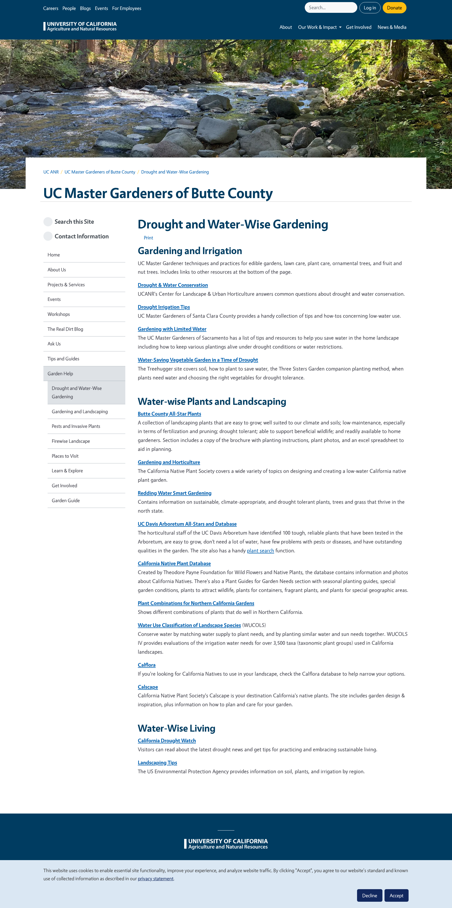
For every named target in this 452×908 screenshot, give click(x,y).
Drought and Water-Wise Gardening (77, 392)
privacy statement (155, 878)
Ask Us (54, 343)
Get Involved (358, 27)
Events (101, 8)
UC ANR (51, 172)
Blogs (85, 8)
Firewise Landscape (71, 441)
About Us (57, 269)
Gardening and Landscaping (80, 411)
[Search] (354, 7)
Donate (394, 7)
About (286, 27)
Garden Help (60, 373)
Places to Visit (65, 456)
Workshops (59, 314)
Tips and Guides (63, 358)
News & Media (392, 27)
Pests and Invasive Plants (76, 426)
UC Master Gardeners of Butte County (100, 172)
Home (54, 254)
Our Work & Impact (317, 27)
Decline (369, 895)
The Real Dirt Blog (65, 329)
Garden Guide (66, 500)
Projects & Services (66, 284)
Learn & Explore (67, 470)
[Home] (80, 27)
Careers (50, 8)
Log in (370, 7)
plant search (260, 550)
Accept (396, 895)
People (69, 8)
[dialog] (226, 884)
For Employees (126, 8)
